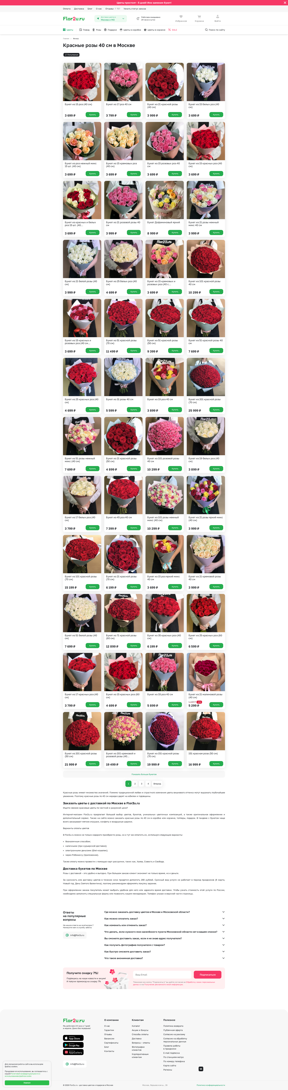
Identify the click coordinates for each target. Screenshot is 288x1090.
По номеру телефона (174, 1061)
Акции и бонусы (140, 1030)
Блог (90, 8)
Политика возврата (173, 1026)
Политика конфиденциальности (211, 1085)
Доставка (79, 8)
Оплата (66, 8)
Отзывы (112, 8)
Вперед (157, 783)
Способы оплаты (140, 1034)
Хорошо (27, 1083)
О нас (99, 8)
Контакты (109, 1051)
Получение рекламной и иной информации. (163, 984)
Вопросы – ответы (141, 1042)
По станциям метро (173, 1057)
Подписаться (208, 974)
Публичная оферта (173, 1030)
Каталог (136, 1026)
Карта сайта (169, 1065)
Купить (92, 114)
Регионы (167, 1069)
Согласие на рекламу (174, 1034)
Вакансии (109, 1038)
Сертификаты (111, 1042)
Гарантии (109, 1030)
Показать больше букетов (144, 774)
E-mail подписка (171, 1053)
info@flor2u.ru (77, 935)
